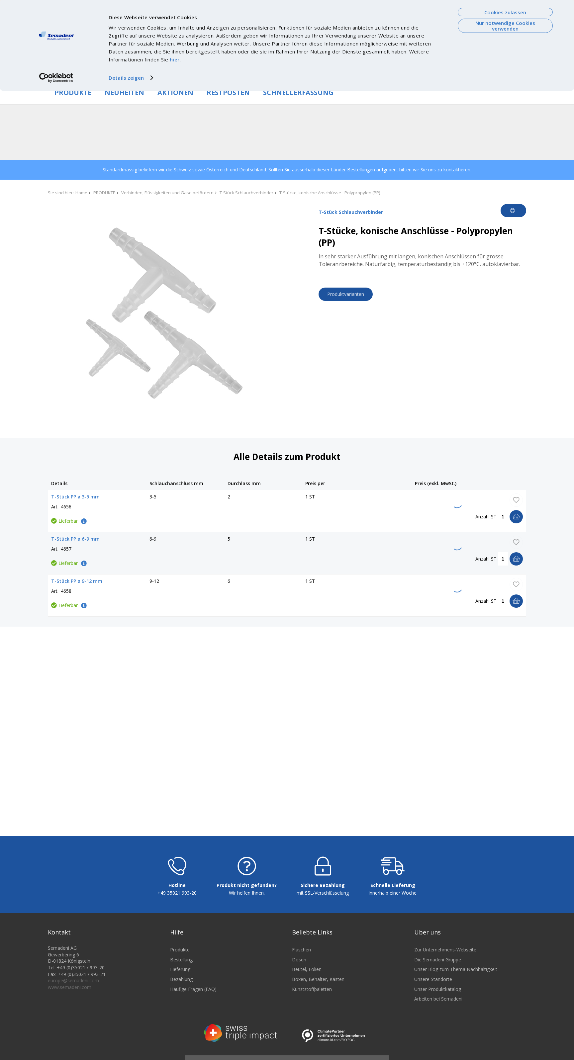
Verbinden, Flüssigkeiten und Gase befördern (167, 193)
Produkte (180, 949)
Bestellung (181, 959)
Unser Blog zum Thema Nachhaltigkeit (455, 969)
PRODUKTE (72, 92)
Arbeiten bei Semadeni (438, 999)
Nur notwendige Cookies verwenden (505, 26)
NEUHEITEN (124, 92)
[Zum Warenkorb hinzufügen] (516, 516)
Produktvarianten (345, 294)
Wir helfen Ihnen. (247, 893)
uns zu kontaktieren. (449, 169)
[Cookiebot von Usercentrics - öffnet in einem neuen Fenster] (56, 78)
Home (81, 193)
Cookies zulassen (505, 12)
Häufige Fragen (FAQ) (193, 989)
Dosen (299, 959)
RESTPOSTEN (228, 92)
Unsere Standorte (433, 979)
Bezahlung (181, 979)
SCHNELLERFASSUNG (298, 92)
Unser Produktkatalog (437, 989)
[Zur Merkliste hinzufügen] (516, 500)
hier (175, 59)
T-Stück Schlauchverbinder (246, 193)
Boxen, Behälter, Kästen (318, 979)
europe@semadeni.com (73, 980)
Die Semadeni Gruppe (437, 959)
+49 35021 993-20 (177, 893)
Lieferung (180, 969)
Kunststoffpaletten (312, 989)
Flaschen (301, 949)
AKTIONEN (175, 92)
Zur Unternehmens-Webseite (445, 949)
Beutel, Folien (307, 969)
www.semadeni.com (69, 987)
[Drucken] (513, 210)
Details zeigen (126, 77)
